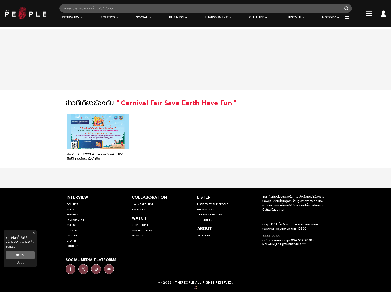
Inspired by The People (212, 204)
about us (203, 235)
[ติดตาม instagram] (96, 269)
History (72, 235)
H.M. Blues (138, 209)
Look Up (72, 246)
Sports (72, 241)
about (204, 228)
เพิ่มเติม (10, 247)
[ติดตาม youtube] (109, 269)
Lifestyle (73, 230)
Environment (75, 220)
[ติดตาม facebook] (70, 269)
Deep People (140, 225)
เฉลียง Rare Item (142, 204)
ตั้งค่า (20, 263)
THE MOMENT (205, 220)
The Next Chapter (209, 214)
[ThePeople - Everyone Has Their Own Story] (25, 17)
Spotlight (139, 235)
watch (139, 218)
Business (72, 214)
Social (71, 209)
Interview (77, 197)
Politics (72, 204)
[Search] (346, 8)
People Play (205, 209)
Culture (72, 225)
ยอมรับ (20, 255)
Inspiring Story (142, 230)
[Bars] (369, 13)
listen (204, 197)
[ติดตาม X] (83, 269)
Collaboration (149, 197)
